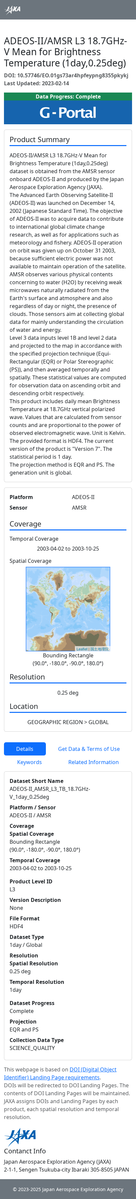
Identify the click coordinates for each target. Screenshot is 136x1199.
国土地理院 (99, 648)
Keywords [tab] (29, 762)
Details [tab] (24, 749)
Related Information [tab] (93, 762)
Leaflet (82, 648)
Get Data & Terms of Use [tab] (89, 749)
